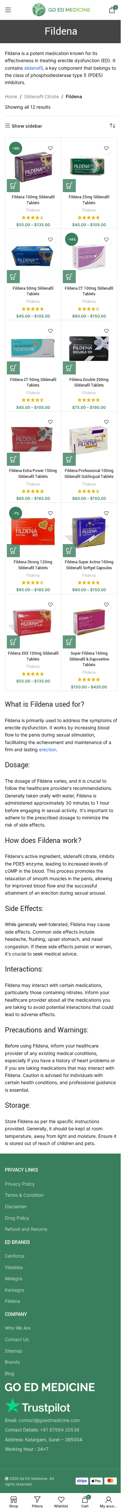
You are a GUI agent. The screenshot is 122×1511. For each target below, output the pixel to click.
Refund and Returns (26, 1229)
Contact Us (17, 1339)
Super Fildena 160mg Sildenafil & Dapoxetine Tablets (89, 659)
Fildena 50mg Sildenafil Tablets (33, 291)
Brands (12, 1362)
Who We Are (18, 1328)
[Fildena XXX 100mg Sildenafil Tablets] (33, 622)
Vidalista (14, 1267)
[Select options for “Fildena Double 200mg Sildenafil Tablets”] (69, 367)
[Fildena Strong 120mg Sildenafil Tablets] (33, 530)
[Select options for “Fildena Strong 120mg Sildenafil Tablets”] (13, 550)
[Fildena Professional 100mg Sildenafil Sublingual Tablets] (89, 439)
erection (47, 749)
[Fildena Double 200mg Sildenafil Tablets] (89, 348)
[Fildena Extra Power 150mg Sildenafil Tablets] (33, 439)
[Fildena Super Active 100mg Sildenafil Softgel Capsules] (89, 530)
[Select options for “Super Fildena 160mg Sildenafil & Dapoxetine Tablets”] (69, 641)
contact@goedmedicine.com (49, 1420)
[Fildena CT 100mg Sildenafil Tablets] (89, 256)
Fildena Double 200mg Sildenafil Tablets (89, 383)
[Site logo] (61, 9)
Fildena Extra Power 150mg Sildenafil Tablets (33, 474)
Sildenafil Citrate (41, 96)
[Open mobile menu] (8, 9)
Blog (9, 1373)
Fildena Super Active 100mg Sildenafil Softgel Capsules (89, 565)
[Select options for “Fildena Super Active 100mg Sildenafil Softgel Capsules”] (69, 550)
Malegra (13, 1278)
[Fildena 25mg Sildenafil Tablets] (89, 165)
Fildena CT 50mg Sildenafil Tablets (33, 383)
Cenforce (14, 1256)
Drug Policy (17, 1218)
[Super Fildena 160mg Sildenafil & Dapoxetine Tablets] (89, 622)
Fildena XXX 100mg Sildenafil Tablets (33, 656)
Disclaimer (16, 1206)
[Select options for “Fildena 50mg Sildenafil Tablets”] (13, 276)
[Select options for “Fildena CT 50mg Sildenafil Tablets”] (13, 367)
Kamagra (14, 1290)
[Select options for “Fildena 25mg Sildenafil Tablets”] (69, 185)
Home (11, 96)
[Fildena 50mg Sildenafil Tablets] (33, 256)
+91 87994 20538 (59, 1429)
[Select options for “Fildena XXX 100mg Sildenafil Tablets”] (13, 641)
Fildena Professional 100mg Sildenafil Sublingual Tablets (89, 474)
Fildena (33, 210)
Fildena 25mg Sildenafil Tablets (89, 200)
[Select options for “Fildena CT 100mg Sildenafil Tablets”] (69, 276)
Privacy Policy (20, 1184)
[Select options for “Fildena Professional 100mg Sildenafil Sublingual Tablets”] (69, 459)
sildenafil (33, 68)
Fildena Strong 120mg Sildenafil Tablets (33, 565)
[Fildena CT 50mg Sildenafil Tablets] (33, 348)
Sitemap (13, 1351)
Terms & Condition (24, 1195)
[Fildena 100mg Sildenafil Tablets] (33, 165)
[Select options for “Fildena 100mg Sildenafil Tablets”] (13, 185)
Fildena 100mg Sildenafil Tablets (33, 200)
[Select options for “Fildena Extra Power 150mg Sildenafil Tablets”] (13, 459)
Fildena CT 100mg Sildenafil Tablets (89, 291)
